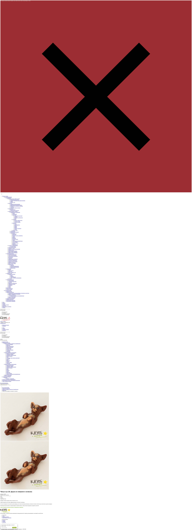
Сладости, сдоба (17, 221)
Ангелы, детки (14, 230)
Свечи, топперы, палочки (6, 381)
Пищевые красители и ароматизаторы (8, 379)
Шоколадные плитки (10, 365)
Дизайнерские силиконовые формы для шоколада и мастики (18, 293)
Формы (9, 269)
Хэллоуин (10, 282)
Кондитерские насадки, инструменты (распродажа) (11, 380)
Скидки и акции (9, 289)
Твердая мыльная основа (14, 199)
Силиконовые (12, 231)
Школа (7, 369)
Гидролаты (10, 258)
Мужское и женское (9, 347)
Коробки (5, 377)
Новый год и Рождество (10, 353)
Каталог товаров (5, 196)
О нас (3, 302)
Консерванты (10, 257)
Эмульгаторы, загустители (12, 256)
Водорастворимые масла (14, 266)
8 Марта (15, 216)
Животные (14, 223)
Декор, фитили (10, 270)
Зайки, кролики (17, 224)
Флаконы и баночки (11, 274)
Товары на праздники (10, 279)
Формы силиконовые (12, 296)
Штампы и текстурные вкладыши (14, 249)
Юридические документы (6, 306)
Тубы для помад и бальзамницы (15, 277)
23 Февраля (10, 285)
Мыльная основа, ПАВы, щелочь (14, 198)
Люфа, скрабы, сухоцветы (12, 251)
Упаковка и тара (9, 273)
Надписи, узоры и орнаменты (17, 235)
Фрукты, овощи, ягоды (18, 220)
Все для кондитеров (7, 290)
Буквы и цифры (9, 362)
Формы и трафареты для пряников (10, 352)
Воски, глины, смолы (12, 263)
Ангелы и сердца (15, 242)
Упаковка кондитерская (10, 298)
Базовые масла (10, 208)
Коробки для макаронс (10, 378)
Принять (14, 527)
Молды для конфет (9, 344)
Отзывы (3, 328)
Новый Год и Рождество (18, 217)
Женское (13, 237)
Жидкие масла (12, 209)
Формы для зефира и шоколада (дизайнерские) (12, 343)
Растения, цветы (15, 239)
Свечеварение (8, 268)
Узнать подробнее (4, 527)
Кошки (15, 226)
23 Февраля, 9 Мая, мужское (11, 355)
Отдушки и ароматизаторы (13, 245)
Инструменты (8, 287)
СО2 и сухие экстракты (12, 255)
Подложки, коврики (9, 349)
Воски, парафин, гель (12, 272)
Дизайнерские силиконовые (15, 212)
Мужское (14, 243)
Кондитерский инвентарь (10, 300)
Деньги (13, 240)
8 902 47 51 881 (3, 321)
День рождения (11, 280)
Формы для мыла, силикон (13, 211)
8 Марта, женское (9, 356)
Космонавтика (8, 348)
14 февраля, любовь (9, 366)
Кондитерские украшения (10, 301)
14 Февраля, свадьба (9, 354)
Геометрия (8, 363)
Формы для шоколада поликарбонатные (17, 295)
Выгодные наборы (9, 288)
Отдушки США (13, 246)
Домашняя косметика (10, 253)
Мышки (15, 225)
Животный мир (15, 244)
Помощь (3, 307)
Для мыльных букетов (12, 247)
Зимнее (13, 236)
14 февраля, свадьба (11, 284)
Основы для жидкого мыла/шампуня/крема (17, 200)
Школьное (14, 234)
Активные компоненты (12, 254)
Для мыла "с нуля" (11, 248)
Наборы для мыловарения (12, 252)
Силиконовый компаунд (14, 232)
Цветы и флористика (10, 346)
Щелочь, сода (12, 202)
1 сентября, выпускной (18, 215)
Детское (7, 361)
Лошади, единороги (17, 228)
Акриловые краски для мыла (15, 207)
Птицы (15, 229)
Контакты (4, 305)
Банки (11, 275)
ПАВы (11, 201)
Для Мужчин (14, 214)
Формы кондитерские (10, 292)
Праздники (8, 351)
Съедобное (14, 219)
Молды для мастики (11, 297)
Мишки (15, 227)
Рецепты (3, 520)
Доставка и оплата (5, 304)
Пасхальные (14, 233)
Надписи (7, 370)
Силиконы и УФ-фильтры (12, 260)
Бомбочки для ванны (12, 262)
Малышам (14, 238)
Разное (7, 371)
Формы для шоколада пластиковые (10, 364)
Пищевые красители (9, 299)
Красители (10, 203)
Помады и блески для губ (12, 261)
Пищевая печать (9, 291)
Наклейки (10, 278)
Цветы (13, 213)
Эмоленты (12, 265)
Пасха (15, 218)
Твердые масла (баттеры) (14, 210)
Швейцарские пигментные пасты (16, 205)
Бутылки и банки (17, 222)
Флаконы (12, 276)
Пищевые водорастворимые (15, 204)
